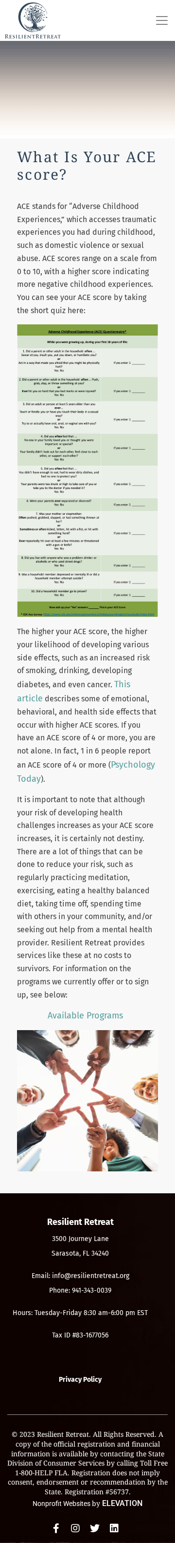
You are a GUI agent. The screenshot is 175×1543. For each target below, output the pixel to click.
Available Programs (85, 1015)
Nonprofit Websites (62, 1503)
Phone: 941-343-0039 (80, 1290)
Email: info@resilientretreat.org (80, 1276)
